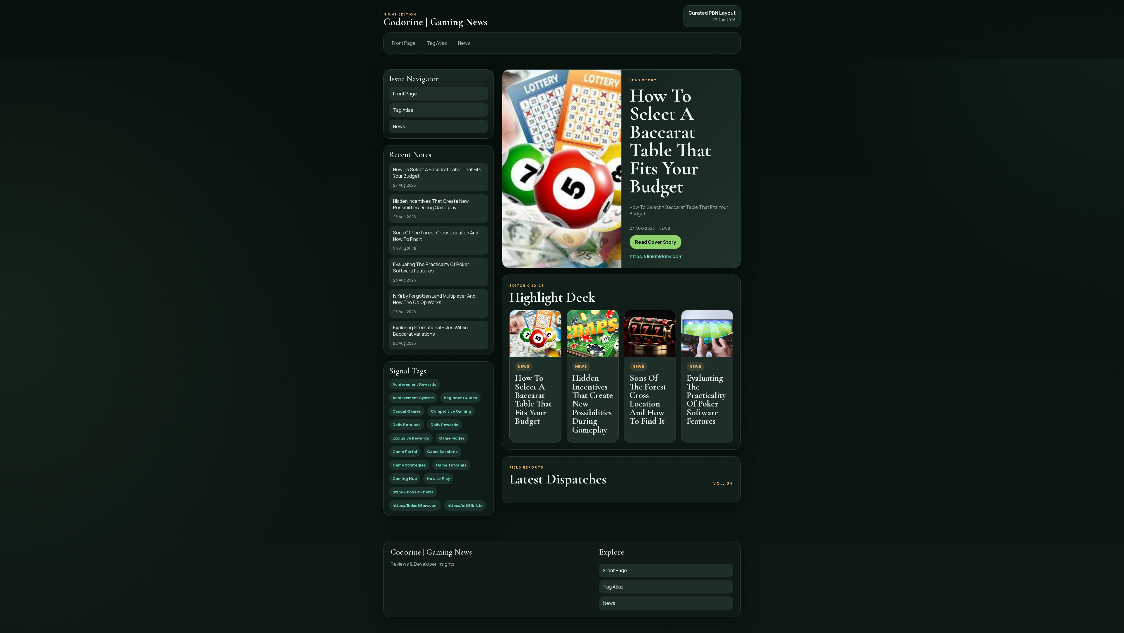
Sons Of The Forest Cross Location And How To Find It (648, 399)
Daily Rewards (444, 424)
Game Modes (452, 438)
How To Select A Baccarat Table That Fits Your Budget (533, 399)
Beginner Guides (460, 397)
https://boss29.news (413, 492)
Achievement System (413, 397)
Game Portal (405, 451)
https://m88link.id (465, 505)
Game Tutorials (451, 465)
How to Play (438, 478)
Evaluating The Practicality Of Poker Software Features (706, 399)
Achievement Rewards (414, 384)
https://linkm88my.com (415, 505)
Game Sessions (442, 451)
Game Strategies (409, 465)
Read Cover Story (655, 242)
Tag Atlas (437, 43)
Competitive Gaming (451, 411)
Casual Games (407, 411)
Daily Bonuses (407, 424)
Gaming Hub (405, 478)
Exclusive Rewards (411, 438)
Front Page (404, 43)
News (464, 43)
